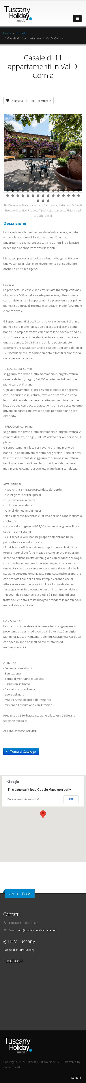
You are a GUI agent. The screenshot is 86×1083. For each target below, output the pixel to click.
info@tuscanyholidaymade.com (37, 930)
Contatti (76, 1077)
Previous (10, 152)
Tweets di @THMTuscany (18, 949)
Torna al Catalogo (23, 751)
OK (71, 799)
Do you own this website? (23, 799)
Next (75, 152)
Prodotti (21, 33)
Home (7, 33)
